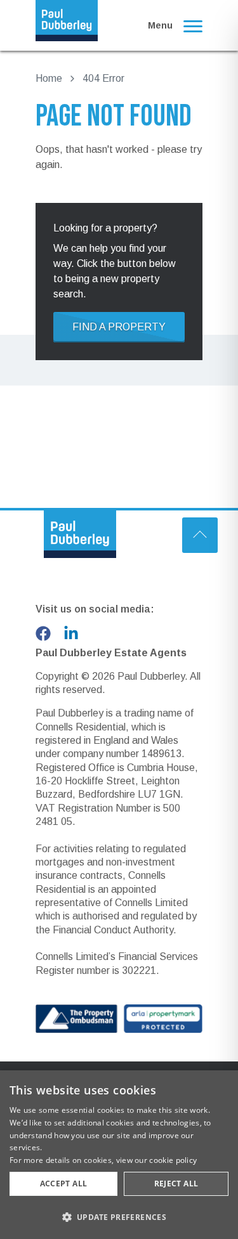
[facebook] (43, 633)
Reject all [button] (176, 1183)
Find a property (119, 326)
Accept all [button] (64, 1183)
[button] (119, 1216)
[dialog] (119, 1154)
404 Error (103, 78)
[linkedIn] (71, 633)
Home (49, 78)
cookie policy (173, 1160)
